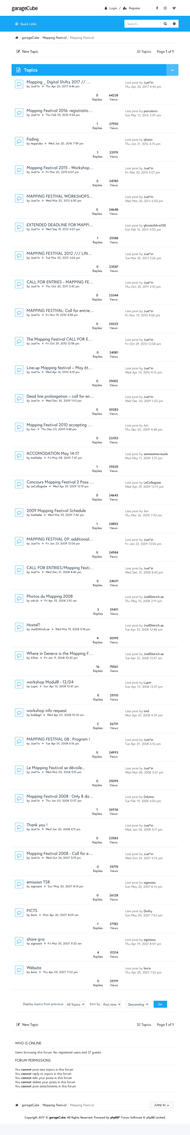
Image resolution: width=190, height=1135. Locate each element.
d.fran (34, 658)
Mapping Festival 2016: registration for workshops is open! (79, 110)
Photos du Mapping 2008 (50, 596)
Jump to (160, 1104)
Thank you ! (37, 824)
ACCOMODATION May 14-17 (53, 453)
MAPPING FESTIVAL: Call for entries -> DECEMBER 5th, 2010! (82, 310)
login (113, 8)
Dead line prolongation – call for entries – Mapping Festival (80, 396)
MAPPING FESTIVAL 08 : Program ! (58, 739)
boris (34, 915)
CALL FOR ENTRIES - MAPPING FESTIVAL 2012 (69, 282)
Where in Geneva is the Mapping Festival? (65, 653)
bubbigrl (36, 715)
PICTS (32, 910)
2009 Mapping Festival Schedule (56, 510)
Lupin (34, 686)
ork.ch (34, 601)
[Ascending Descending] (137, 1004)
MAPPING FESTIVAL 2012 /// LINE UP (61, 253)
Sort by (95, 1004)
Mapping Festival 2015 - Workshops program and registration (82, 167)
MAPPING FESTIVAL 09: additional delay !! (65, 539)
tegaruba (37, 143)
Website (34, 967)
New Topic (30, 51)
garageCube (24, 7)
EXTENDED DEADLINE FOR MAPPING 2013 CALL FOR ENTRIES (84, 224)
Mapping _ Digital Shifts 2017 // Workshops (67, 82)
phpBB (114, 1117)
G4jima (149, 796)
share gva (35, 939)
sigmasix (36, 886)
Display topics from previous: (44, 1004)
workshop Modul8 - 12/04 (50, 682)
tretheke (36, 458)
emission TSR (38, 882)
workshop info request (47, 710)
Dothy (148, 911)
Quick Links (28, 24)
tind (146, 711)
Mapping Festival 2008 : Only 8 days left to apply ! (73, 796)
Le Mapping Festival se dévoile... (56, 767)
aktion (148, 139)
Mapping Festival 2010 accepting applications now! (73, 424)
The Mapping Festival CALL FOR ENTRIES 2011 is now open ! (81, 339)
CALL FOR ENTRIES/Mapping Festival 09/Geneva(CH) (76, 567)
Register (134, 8)
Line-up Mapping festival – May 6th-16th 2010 (68, 367)
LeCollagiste (39, 486)
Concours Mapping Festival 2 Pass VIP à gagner (70, 482)
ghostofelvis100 (155, 225)
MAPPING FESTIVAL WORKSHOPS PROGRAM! (69, 196)
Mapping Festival (54, 37)
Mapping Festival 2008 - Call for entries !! (64, 853)
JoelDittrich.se (154, 596)
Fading (33, 139)
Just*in (35, 86)
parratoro (151, 111)
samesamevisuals (156, 454)
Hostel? (33, 624)
